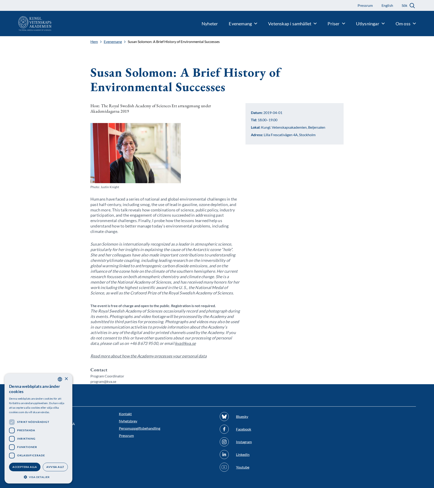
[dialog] (38, 428)
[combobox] (60, 379)
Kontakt (125, 414)
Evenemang (113, 41)
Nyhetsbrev (128, 421)
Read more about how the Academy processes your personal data (148, 355)
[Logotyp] (26, 23)
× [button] (66, 379)
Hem (94, 41)
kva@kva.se (185, 343)
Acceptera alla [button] (24, 467)
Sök (404, 5)
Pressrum (126, 435)
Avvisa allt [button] (55, 467)
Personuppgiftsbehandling (139, 428)
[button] (38, 476)
